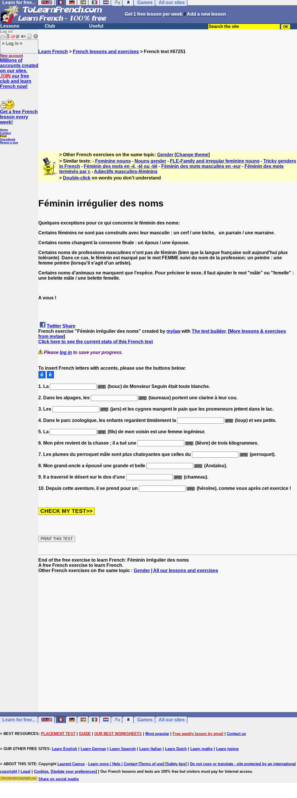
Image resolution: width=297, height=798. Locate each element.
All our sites (172, 719)
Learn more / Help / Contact (112, 764)
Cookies (41, 771)
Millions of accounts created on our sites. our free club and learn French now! (19, 73)
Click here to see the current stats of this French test (95, 341)
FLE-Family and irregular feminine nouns (215, 161)
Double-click (76, 177)
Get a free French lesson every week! (19, 117)
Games (145, 719)
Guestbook (7, 139)
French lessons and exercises (106, 51)
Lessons (9, 26)
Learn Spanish (123, 749)
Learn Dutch (176, 749)
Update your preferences (74, 771)
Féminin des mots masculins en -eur (201, 166)
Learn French (53, 51)
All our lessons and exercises (185, 570)
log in (66, 352)
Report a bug (9, 142)
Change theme (192, 154)
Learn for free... (18, 719)
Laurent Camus (71, 764)
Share (68, 325)
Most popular (157, 734)
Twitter (54, 325)
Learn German (93, 749)
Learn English (64, 749)
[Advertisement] (167, 95)
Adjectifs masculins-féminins (125, 171)
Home (4, 129)
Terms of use (151, 764)
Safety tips (175, 764)
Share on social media (58, 779)
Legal (25, 771)
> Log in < (12, 43)
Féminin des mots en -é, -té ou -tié (120, 166)
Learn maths (201, 749)
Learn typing (227, 749)
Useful (96, 26)
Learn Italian (150, 749)
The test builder (209, 331)
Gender (165, 154)
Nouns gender (150, 161)
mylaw (173, 331)
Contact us (236, 734)
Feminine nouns (113, 161)
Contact (5, 132)
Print (3, 136)
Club (50, 26)
